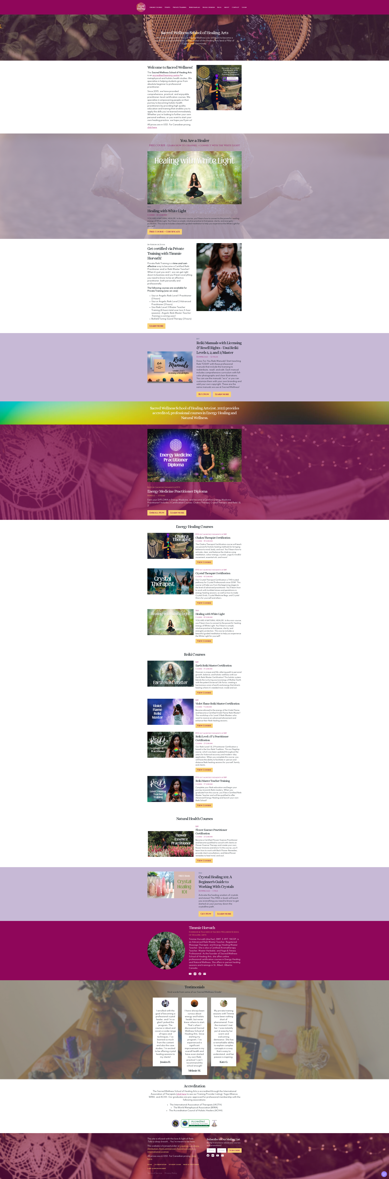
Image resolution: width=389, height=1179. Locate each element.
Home (149, 1164)
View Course (204, 562)
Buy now (203, 394)
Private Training (179, 7)
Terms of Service (154, 1173)
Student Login (175, 1164)
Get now (206, 913)
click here (152, 127)
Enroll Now (156, 512)
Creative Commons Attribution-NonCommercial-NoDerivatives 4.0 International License (173, 1149)
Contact (235, 7)
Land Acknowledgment (156, 1168)
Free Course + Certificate (164, 231)
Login (244, 7)
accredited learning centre (166, 75)
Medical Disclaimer (191, 1164)
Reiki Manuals (194, 7)
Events (167, 7)
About (226, 7)
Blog (219, 7)
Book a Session (209, 7)
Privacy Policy (171, 1173)
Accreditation (160, 1164)
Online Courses (156, 7)
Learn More (156, 326)
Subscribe (234, 1150)
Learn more (222, 394)
